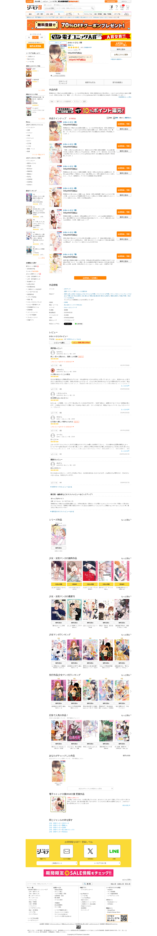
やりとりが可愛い (91, 294)
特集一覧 (29, 299)
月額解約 (57, 903)
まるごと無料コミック (32, 274)
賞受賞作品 (30, 294)
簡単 (116, 118)
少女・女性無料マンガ (33, 276)
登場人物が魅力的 (95, 296)
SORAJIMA (39, 202)
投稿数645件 (86, 47)
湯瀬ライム (118, 667)
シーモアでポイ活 (32, 292)
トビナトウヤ (36, 110)
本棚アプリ (30, 320)
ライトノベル (88, 14)
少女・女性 (49, 14)
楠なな (106, 589)
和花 (126, 627)
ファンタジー (31, 127)
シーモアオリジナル (34, 908)
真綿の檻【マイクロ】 (106, 747)
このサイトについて (94, 923)
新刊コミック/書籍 (31, 266)
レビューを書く (73, 50)
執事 (28, 151)
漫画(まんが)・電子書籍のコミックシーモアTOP (40, 17)
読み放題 (37, 1)
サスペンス (30, 138)
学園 (28, 135)
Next (130, 574)
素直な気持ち (115, 296)
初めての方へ (31, 59)
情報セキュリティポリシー (68, 923)
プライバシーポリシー (55, 923)
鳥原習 (106, 627)
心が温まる (71, 298)
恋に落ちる (85, 296)
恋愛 (28, 130)
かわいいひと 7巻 (70, 254)
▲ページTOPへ (126, 879)
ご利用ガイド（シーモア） (89, 902)
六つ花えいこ (120, 627)
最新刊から (128, 118)
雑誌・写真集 (107, 14)
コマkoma (36, 253)
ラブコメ (29, 133)
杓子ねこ (124, 667)
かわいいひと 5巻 (70, 210)
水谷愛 (90, 748)
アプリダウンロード (87, 889)
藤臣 (100, 708)
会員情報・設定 (59, 895)
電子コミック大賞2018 (64, 101)
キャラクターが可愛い (103, 294)
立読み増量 (58, 584)
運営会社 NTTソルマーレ (111, 923)
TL (78, 14)
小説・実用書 (98, 14)
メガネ (29, 146)
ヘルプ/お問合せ (85, 898)
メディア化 (117, 14)
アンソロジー (31, 160)
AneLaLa (96, 17)
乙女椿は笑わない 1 (122, 587)
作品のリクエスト (86, 906)
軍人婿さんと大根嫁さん (38, 250)
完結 (52, 101)
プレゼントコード (32, 317)
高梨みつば (122, 589)
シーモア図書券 (31, 315)
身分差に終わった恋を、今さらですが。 (38, 210)
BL (59, 14)
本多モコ (73, 667)
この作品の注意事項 (58, 75)
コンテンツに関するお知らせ (63, 916)
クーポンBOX (58, 900)
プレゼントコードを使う (62, 912)
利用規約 (47, 923)
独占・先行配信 (33, 910)
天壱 (34, 202)
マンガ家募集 (111, 891)
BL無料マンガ (31, 281)
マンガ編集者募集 (113, 893)
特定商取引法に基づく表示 (82, 923)
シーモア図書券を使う (61, 910)
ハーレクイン (33, 906)
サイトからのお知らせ (61, 914)
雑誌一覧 (113, 884)
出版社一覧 (120, 884)
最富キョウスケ (31, 163)
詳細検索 (29, 310)
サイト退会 (58, 907)
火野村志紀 (118, 748)
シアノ (91, 667)
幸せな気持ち (77, 296)
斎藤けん (71, 45)
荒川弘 (29, 176)
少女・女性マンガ (61, 17)
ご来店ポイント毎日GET (34, 289)
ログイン (124, 1)
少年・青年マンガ (34, 891)
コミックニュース (32, 312)
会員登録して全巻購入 (90, 278)
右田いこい (36, 227)
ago (59, 627)
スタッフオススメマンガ (34, 302)
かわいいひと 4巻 (70, 188)
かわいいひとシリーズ (70, 307)
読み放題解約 (58, 905)
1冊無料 (74, 584)
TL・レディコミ (33, 897)
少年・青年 (40, 14)
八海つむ (74, 589)
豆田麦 (61, 748)
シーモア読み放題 (33, 918)
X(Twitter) (110, 904)
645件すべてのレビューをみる (62, 487)
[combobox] (75, 8)
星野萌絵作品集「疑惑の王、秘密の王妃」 (38, 99)
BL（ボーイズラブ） (35, 895)
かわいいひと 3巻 (70, 166)
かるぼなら (105, 708)
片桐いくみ (72, 748)
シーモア (29, 1)
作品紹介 (110, 889)
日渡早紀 (29, 182)
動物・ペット (31, 149)
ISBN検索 (102, 923)
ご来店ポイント (57, 863)
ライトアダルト (126, 14)
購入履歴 (57, 897)
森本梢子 (90, 589)
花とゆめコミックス (86, 17)
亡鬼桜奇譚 (35, 79)
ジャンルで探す (49, 8)
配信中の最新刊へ (117, 59)
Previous (51, 573)
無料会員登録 (111, 1)
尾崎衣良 (29, 171)
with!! (33, 69)
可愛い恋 (70, 296)
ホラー (29, 141)
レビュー (45, 1)
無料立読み (58, 548)
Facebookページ (112, 902)
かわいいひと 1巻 (70, 122)
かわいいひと (104, 17)
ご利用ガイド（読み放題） (89, 904)
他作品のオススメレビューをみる (63, 511)
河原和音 (29, 179)
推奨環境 (83, 908)
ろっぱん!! (35, 108)
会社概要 (42, 923)
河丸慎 (29, 166)
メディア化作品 (31, 297)
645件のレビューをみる (74, 339)
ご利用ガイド (31, 56)
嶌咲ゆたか (85, 667)
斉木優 (90, 627)
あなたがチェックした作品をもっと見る (90, 788)
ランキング (32, 271)
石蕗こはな (125, 748)
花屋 (65, 294)
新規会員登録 (58, 889)
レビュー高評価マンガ (33, 304)
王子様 (29, 143)
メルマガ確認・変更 (60, 893)
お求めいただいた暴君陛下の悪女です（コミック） (38, 198)
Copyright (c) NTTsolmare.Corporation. (78, 934)
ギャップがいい (115, 294)
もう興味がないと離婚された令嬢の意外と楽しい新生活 (38, 236)
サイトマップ (85, 910)
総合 (30, 14)
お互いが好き (71, 294)
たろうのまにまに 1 (74, 587)
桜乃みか (29, 168)
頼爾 (78, 748)
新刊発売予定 (31, 269)
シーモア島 (53, 1)
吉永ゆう (29, 184)
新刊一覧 (127, 884)
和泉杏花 (35, 240)
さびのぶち (61, 667)
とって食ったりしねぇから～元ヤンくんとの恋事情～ (38, 223)
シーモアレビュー (33, 920)
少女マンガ (70, 17)
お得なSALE (30, 284)
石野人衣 (56, 748)
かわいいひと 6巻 (70, 232)
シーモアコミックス (69, 14)
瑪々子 (91, 708)
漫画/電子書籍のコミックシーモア (38, 889)
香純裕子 (58, 589)
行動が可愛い (123, 296)
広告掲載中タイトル (33, 307)
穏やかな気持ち (105, 296)
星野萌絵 (34, 103)
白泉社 (77, 17)
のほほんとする (80, 294)
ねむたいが (85, 708)
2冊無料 (121, 584)
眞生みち (74, 627)
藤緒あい (29, 174)
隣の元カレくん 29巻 (59, 625)
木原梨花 (111, 708)
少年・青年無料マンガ (33, 279)
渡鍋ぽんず (36, 213)
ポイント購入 (58, 891)
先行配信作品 (31, 286)
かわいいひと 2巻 (70, 144)
